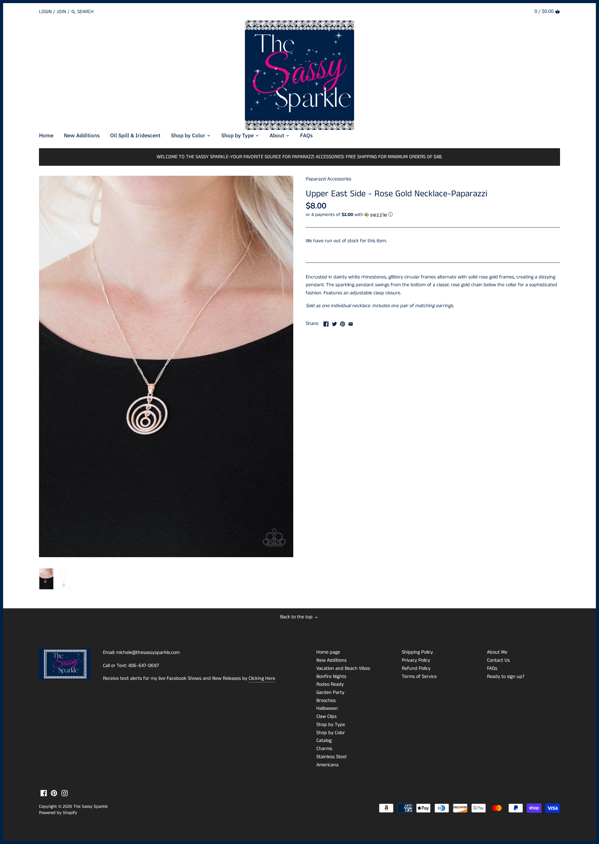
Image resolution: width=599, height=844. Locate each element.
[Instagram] (64, 793)
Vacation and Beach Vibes (343, 668)
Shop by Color (330, 732)
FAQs (492, 668)
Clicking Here (262, 678)
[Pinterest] (54, 793)
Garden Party (330, 692)
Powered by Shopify (58, 813)
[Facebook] (44, 793)
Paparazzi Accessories (328, 179)
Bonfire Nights (331, 676)
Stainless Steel (331, 756)
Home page (328, 652)
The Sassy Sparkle (90, 806)
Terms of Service (419, 676)
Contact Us (498, 660)
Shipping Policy (417, 652)
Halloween (327, 708)
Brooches (326, 700)
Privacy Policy (416, 660)
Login (45, 11)
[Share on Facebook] (326, 322)
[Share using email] (350, 322)
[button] (433, 214)
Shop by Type (330, 724)
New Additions (331, 660)
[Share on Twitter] (334, 322)
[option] (46, 579)
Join (61, 11)
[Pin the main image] (342, 322)
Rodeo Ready (330, 684)
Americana (327, 764)
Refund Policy (416, 668)
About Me (497, 652)
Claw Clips (326, 716)
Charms (324, 748)
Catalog (324, 740)
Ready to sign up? (505, 676)
